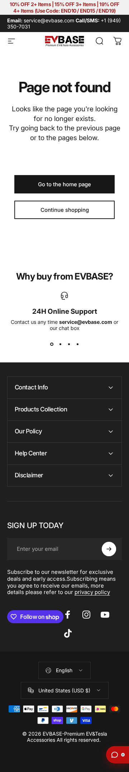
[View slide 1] (51, 344)
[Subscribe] (109, 549)
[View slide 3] (68, 344)
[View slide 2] (60, 344)
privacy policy (92, 592)
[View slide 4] (77, 344)
